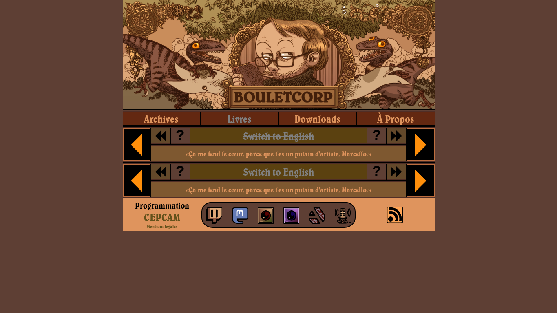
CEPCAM (162, 217)
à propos (395, 118)
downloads (317, 118)
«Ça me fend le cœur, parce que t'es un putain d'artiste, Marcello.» (278, 154)
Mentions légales (162, 226)
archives (161, 118)
